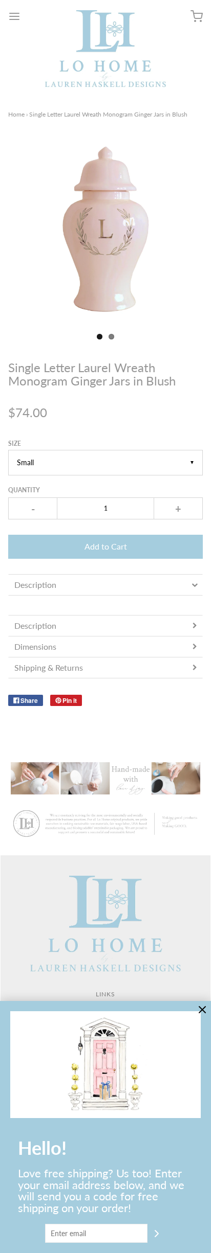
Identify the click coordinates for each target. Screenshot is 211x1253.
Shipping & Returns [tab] (48, 667)
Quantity (24, 490)
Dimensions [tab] (35, 646)
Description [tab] (35, 584)
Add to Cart (106, 546)
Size (14, 443)
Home (16, 114)
